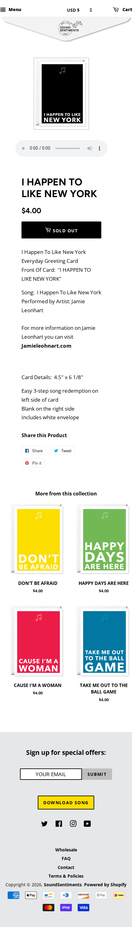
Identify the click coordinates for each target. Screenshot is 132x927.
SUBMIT (97, 774)
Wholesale (66, 850)
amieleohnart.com (47, 345)
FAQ (66, 858)
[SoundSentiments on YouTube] (87, 825)
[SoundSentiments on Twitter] (44, 825)
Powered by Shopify (105, 885)
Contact (66, 867)
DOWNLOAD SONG (65, 802)
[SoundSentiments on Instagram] (73, 825)
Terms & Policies (66, 876)
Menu (14, 9)
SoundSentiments (63, 885)
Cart (126, 9)
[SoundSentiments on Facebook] (58, 825)
